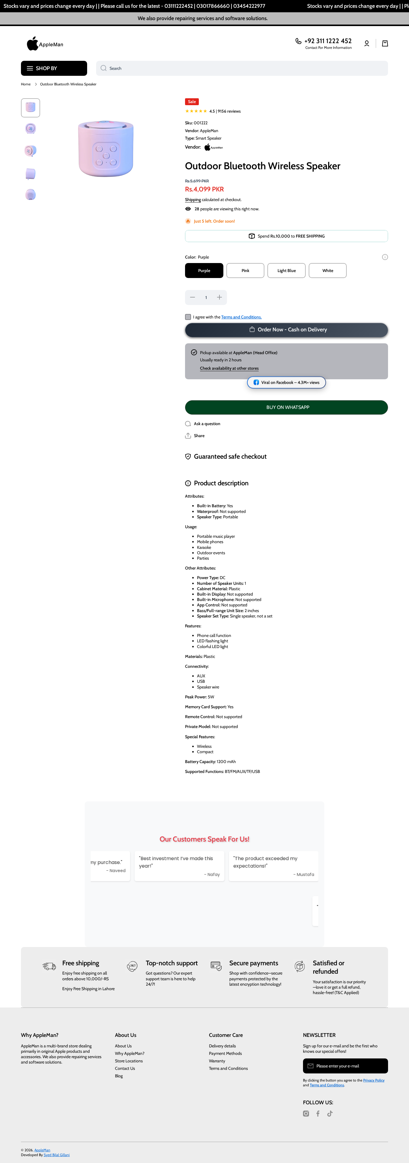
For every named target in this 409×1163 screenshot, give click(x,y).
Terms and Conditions (228, 1068)
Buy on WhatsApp (287, 407)
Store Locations (129, 1061)
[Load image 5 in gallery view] (30, 196)
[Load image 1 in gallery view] (30, 107)
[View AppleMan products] (213, 147)
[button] (195, 436)
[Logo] (45, 43)
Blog (119, 1076)
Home (26, 84)
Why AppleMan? (129, 1053)
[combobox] (242, 68)
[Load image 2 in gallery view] (30, 130)
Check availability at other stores (229, 368)
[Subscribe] (380, 1065)
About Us (123, 1046)
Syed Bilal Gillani (57, 1155)
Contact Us (125, 1068)
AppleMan (42, 1150)
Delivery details (222, 1046)
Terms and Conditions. (241, 317)
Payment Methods (225, 1053)
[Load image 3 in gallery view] (30, 152)
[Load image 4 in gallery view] (30, 174)
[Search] (101, 68)
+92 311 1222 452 (328, 41)
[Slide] (385, 257)
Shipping (193, 199)
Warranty (217, 1061)
